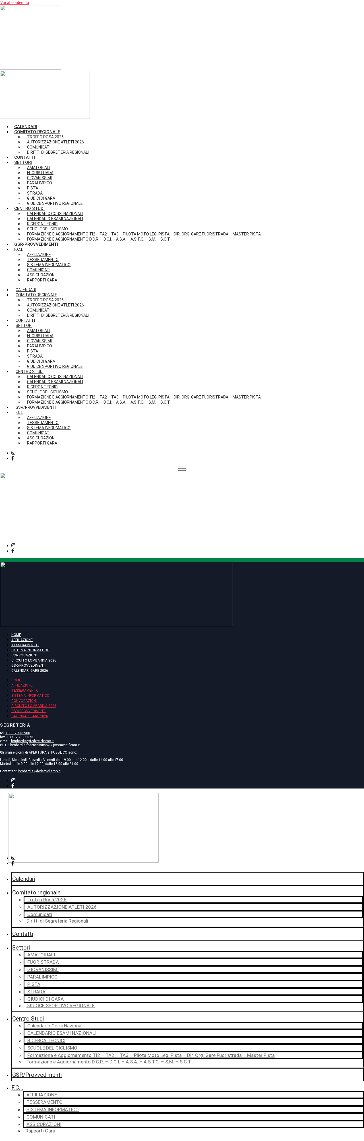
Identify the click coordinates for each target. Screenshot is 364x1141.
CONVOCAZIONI (24, 655)
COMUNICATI (40, 1117)
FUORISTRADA (43, 962)
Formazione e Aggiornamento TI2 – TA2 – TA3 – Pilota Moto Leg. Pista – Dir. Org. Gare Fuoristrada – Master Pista (151, 1055)
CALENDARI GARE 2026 (29, 671)
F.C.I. (18, 249)
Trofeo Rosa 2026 (47, 899)
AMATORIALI (41, 955)
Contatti (24, 157)
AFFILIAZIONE (22, 640)
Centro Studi (28, 1018)
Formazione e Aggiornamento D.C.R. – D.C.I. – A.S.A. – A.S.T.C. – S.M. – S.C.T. (99, 239)
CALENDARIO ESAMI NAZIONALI (61, 1033)
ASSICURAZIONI (43, 1124)
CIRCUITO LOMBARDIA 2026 (33, 660)
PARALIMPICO (42, 977)
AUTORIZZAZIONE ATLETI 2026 (55, 142)
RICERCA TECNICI (46, 1040)
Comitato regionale (36, 892)
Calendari (25, 126)
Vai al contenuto (14, 2)
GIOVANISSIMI (43, 969)
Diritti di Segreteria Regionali (58, 152)
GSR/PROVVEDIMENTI (28, 666)
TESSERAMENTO (25, 645)
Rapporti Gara (42, 280)
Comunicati (39, 914)
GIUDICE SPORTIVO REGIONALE (55, 203)
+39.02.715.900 (17, 733)
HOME (16, 635)
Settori (21, 947)
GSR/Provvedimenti (36, 244)
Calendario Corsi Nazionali (55, 1026)
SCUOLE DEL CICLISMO (52, 1048)
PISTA (33, 984)
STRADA (36, 991)
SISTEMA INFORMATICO (30, 650)
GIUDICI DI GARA (45, 999)
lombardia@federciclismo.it (32, 741)
